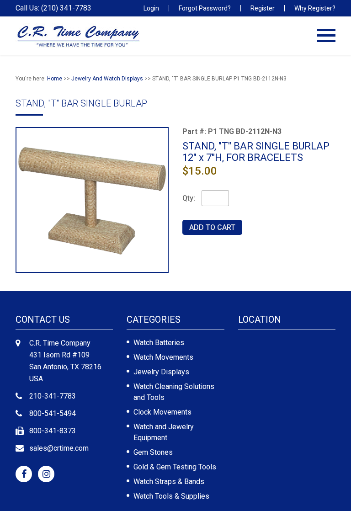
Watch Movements (163, 357)
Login (151, 8)
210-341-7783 (52, 396)
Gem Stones (153, 452)
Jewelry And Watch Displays (107, 78)
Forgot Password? (205, 8)
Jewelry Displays (161, 371)
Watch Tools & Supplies (171, 496)
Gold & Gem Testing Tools (174, 467)
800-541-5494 (52, 413)
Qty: (188, 198)
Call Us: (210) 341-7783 (53, 8)
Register (262, 8)
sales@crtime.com (59, 448)
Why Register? (314, 8)
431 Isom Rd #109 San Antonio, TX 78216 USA (65, 367)
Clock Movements (162, 412)
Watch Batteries (158, 342)
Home (54, 78)
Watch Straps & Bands (168, 481)
